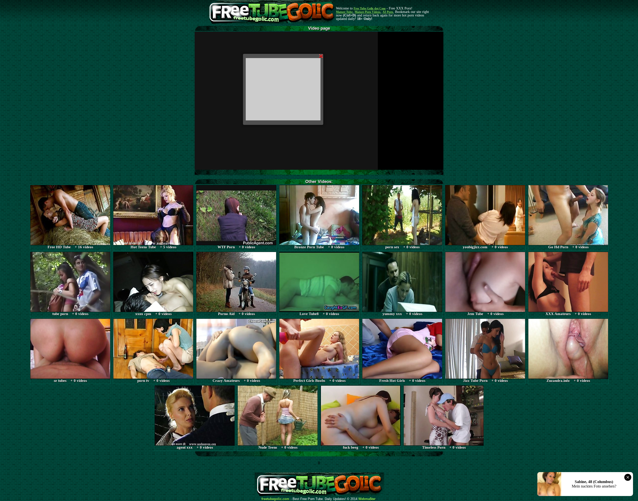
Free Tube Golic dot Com (370, 8)
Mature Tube (344, 12)
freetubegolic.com (275, 499)
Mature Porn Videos (368, 12)
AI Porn (388, 12)
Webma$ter (367, 499)
